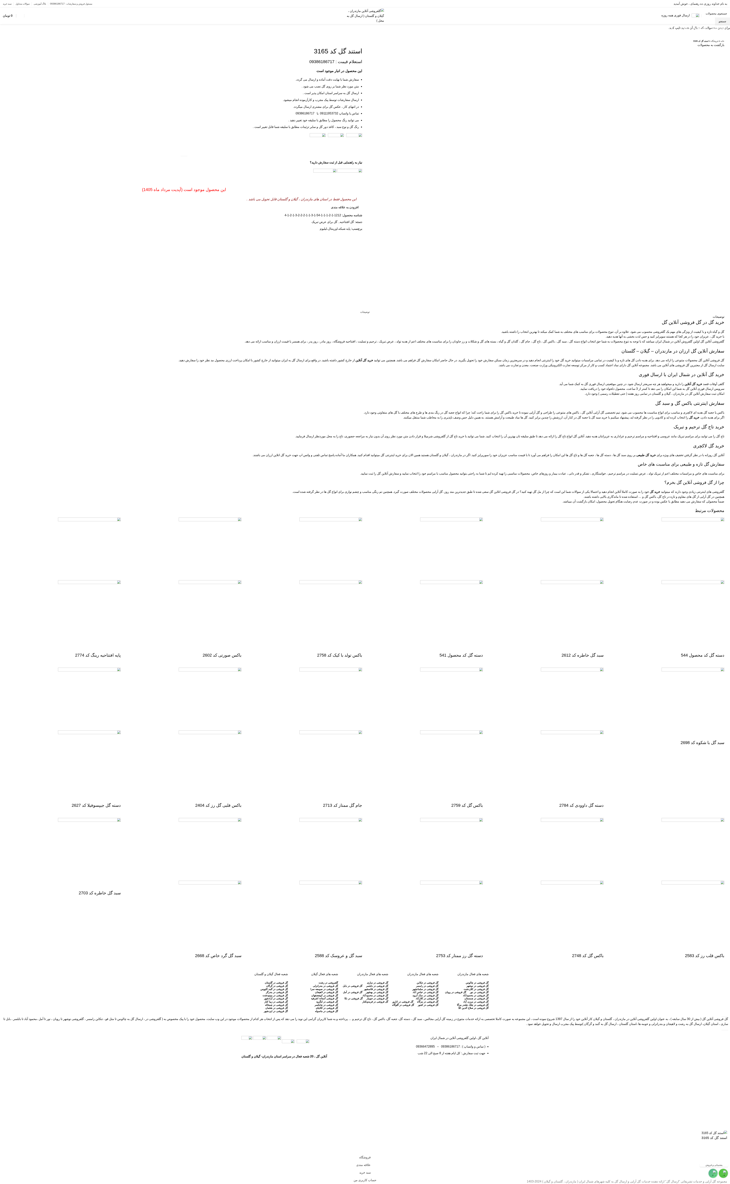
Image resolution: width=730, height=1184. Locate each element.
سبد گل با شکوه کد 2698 (702, 742)
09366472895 (425, 1046)
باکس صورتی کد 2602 (222, 655)
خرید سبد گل (599, 417)
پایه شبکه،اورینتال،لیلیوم (335, 228)
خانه (722, 41)
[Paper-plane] (484, 1064)
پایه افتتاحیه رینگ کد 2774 (98, 655)
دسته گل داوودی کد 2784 (581, 805)
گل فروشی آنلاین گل (715, 1019)
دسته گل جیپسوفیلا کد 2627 (96, 805)
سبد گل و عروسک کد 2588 (338, 955)
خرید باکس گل (509, 412)
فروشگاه (714, 41)
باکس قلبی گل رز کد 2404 (218, 805)
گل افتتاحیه (347, 221)
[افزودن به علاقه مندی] (719, 647)
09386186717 (321, 61)
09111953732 (328, 113)
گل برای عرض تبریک (324, 221)
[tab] (365, 312)
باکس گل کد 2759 (467, 805)
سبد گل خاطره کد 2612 (583, 655)
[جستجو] (26, 16)
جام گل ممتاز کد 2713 (342, 805)
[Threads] (453, 1064)
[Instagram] (473, 1064)
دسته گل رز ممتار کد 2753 (459, 955)
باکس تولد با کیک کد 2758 (339, 655)
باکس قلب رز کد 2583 (704, 955)
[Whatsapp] (463, 1064)
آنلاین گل (670, 322)
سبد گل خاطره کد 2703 (100, 893)
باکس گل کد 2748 (588, 955)
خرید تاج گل (456, 436)
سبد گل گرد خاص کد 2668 (218, 955)
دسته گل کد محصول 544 (702, 655)
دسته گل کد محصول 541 (461, 655)
